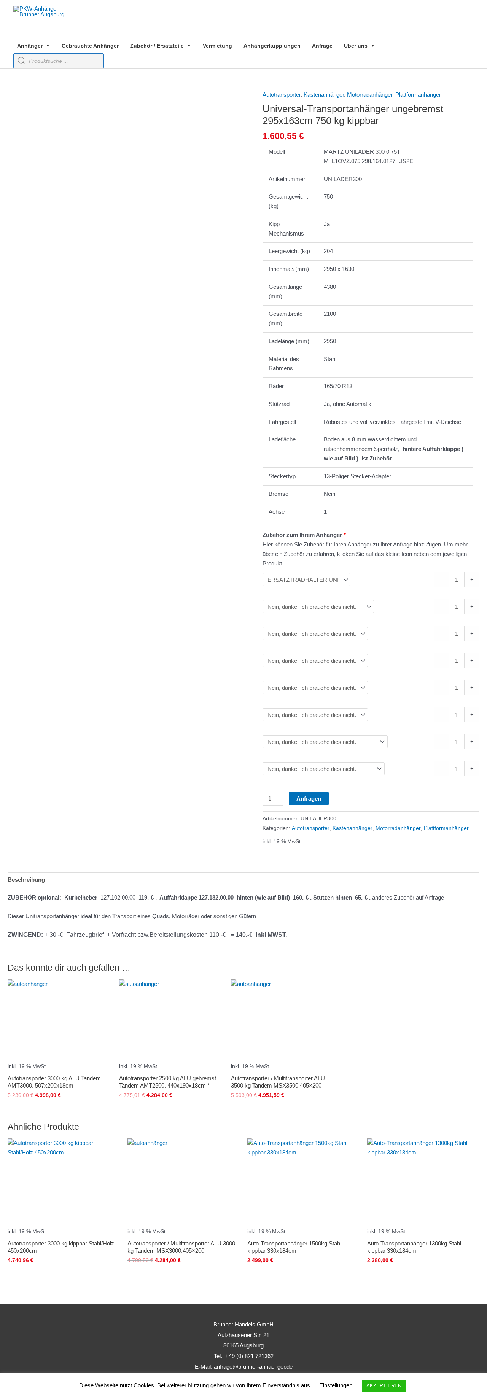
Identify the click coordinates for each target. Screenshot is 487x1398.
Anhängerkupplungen (272, 46)
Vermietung (217, 46)
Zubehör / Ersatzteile (157, 46)
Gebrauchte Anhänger (90, 46)
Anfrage (322, 46)
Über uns (356, 46)
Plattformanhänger (418, 94)
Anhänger (30, 46)
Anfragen (308, 798)
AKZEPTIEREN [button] (383, 1385)
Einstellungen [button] (335, 1385)
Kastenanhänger (324, 94)
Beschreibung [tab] (26, 879)
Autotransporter (282, 94)
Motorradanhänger (369, 94)
